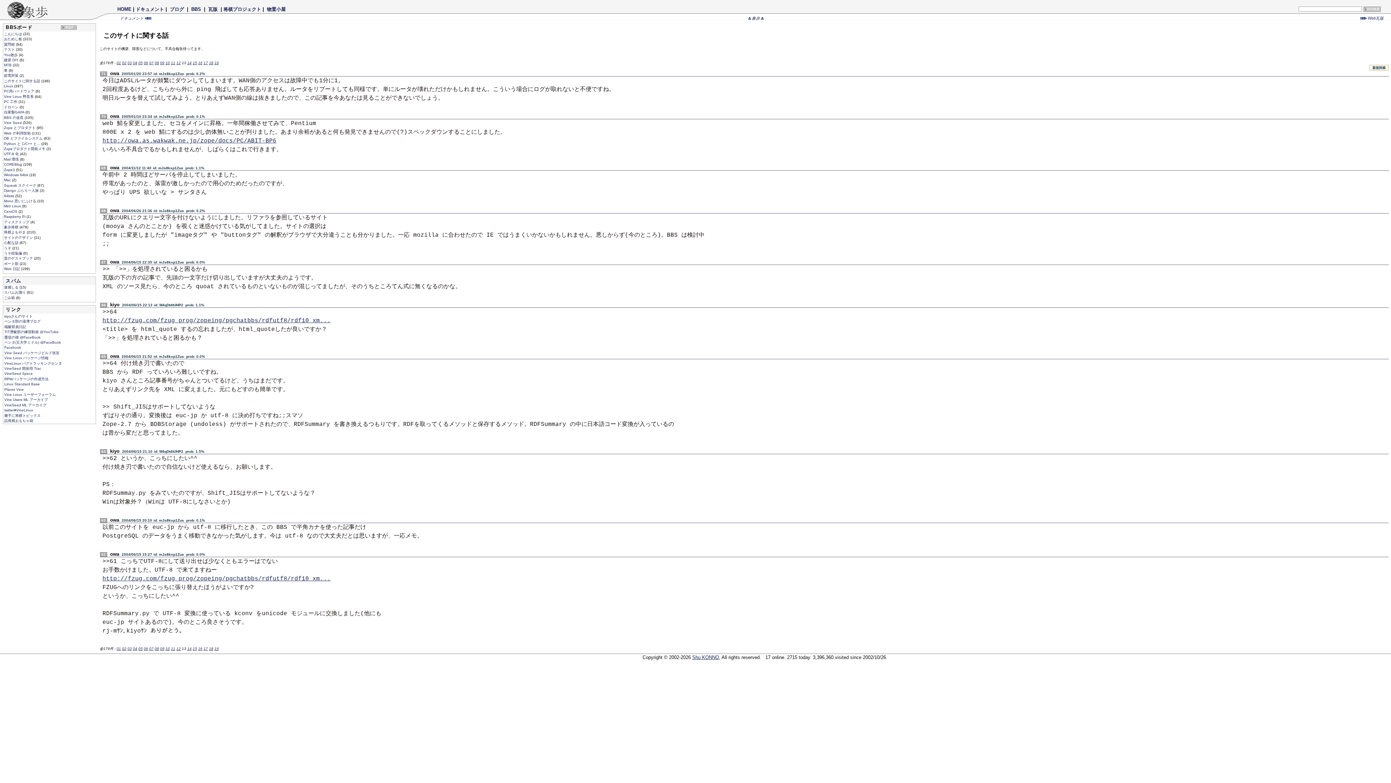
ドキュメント (150, 9)
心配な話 (12, 243)
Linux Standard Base (22, 384)
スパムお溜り (15, 292)
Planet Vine (14, 390)
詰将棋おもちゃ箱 (18, 421)
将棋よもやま (15, 232)
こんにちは (13, 34)
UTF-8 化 (12, 154)
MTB (8, 65)
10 (168, 63)
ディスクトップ (17, 222)
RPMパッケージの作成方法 (26, 379)
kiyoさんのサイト (18, 316)
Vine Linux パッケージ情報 (26, 358)
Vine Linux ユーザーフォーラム (30, 395)
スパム (13, 280)
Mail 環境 (12, 159)
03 (130, 63)
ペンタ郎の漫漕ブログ (22, 321)
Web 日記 (12, 269)
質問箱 (10, 44)
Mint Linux (13, 206)
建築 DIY (12, 60)
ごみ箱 (10, 298)
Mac (8, 180)
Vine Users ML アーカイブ (26, 400)
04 (135, 63)
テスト (10, 49)
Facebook (12, 347)
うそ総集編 (13, 253)
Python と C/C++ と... (22, 144)
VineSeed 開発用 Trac (22, 368)
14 (189, 63)
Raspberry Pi (15, 217)
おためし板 (13, 39)
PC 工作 (11, 102)
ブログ (176, 9)
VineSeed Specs (18, 374)
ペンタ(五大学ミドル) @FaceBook (32, 342)
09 (162, 63)
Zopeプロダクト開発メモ (25, 149)
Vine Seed (13, 123)
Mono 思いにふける (20, 201)
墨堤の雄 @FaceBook (22, 337)
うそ (8, 248)
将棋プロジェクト (242, 9)
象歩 (756, 18)
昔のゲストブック (19, 258)
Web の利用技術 (18, 133)
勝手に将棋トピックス (22, 416)
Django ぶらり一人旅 (22, 190)
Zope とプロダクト (20, 128)
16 (200, 63)
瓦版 (213, 9)
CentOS (11, 212)
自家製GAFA (14, 112)
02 (124, 63)
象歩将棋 (12, 227)
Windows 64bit (16, 175)
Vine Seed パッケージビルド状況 (31, 353)
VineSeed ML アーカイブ (25, 405)
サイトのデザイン (19, 238)
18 (211, 63)
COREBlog (13, 164)
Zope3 (10, 170)
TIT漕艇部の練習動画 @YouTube (31, 332)
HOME (124, 9)
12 (178, 63)
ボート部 (12, 264)
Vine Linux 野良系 (19, 97)
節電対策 (12, 76)
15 (195, 63)
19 (216, 63)
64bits (9, 196)
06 (146, 63)
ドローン (12, 107)
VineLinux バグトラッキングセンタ (33, 363)
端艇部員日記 (15, 327)
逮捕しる (12, 287)
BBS (196, 9)
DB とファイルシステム (24, 138)
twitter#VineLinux (18, 410)
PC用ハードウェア (19, 91)
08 (157, 63)
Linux (9, 86)
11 (173, 63)
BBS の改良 (14, 118)
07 (151, 63)
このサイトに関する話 (22, 81)
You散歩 (11, 55)
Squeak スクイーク (20, 185)
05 (140, 63)
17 (206, 63)
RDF (70, 27)
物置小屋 (276, 9)
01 (119, 63)
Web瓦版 (1375, 18)
